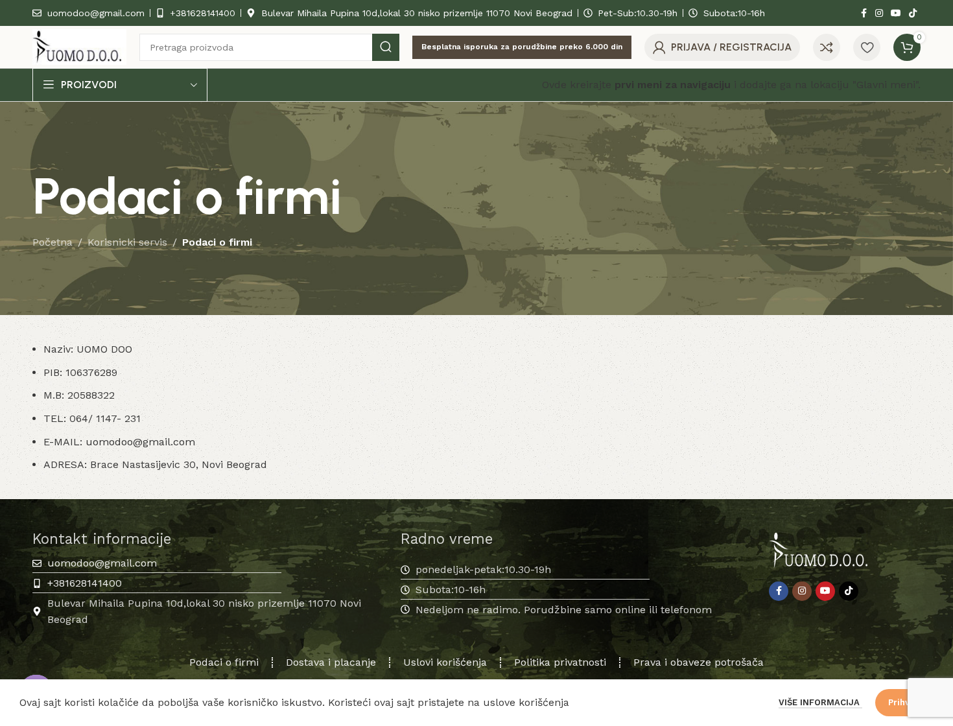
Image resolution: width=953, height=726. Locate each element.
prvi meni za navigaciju (673, 84)
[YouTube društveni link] (896, 13)
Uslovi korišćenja (445, 662)
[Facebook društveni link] (863, 13)
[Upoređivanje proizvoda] (826, 47)
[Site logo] (79, 46)
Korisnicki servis (127, 242)
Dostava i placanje (331, 662)
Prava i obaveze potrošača (698, 662)
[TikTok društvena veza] (913, 13)
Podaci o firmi (224, 662)
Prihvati (904, 702)
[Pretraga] (385, 47)
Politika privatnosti (560, 662)
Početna (52, 242)
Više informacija (820, 702)
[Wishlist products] (867, 47)
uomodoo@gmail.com (140, 442)
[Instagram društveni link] (879, 13)
